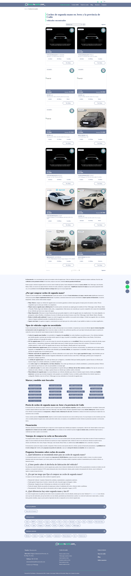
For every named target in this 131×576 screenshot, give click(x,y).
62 (79, 270)
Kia (84, 521)
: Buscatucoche (31, 550)
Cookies (48, 573)
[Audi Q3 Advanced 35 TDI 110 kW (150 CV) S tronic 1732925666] (60, 78)
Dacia (53, 521)
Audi (27, 521)
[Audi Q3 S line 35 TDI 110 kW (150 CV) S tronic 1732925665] (91, 78)
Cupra (47, 521)
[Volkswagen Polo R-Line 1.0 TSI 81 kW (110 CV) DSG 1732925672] (91, 38)
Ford (65, 521)
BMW (33, 521)
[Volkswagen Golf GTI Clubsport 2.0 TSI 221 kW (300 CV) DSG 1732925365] (91, 159)
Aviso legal (52, 573)
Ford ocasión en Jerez (64, 562)
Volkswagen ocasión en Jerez (65, 555)
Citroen (40, 521)
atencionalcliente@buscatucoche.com (35, 561)
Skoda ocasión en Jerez (64, 553)
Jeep (79, 521)
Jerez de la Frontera (31, 511)
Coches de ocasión (65, 4)
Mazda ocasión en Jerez (64, 564)
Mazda (90, 521)
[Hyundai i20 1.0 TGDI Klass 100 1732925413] (91, 119)
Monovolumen (67, 536)
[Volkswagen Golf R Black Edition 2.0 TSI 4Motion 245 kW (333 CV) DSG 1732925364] (60, 199)
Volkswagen (76, 525)
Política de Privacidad (60, 573)
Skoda (61, 525)
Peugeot (40, 525)
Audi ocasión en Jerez (64, 558)
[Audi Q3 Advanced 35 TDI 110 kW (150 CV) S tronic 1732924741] (91, 199)
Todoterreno (82, 536)
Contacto (104, 4)
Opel (34, 525)
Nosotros (97, 4)
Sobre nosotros (102, 560)
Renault (48, 525)
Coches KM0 (75, 4)
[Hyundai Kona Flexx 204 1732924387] (91, 241)
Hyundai (72, 521)
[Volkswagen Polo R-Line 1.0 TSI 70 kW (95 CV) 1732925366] (60, 159)
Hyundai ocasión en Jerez (64, 560)
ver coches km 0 (94, 493)
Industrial (57, 536)
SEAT (54, 525)
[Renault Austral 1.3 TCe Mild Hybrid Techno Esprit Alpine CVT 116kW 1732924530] (60, 241)
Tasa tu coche (102, 553)
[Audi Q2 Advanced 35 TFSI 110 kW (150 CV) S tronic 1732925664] (60, 119)
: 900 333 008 (32, 559)
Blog (92, 4)
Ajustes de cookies (75, 573)
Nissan (27, 525)
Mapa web (68, 573)
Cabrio (35, 536)
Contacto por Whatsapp (32, 564)
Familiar (49, 536)
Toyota (68, 525)
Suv (75, 536)
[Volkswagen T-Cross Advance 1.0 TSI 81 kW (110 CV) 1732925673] (60, 38)
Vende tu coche (84, 4)
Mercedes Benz (99, 521)
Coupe (41, 536)
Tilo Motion (32, 573)
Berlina (28, 536)
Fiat (59, 521)
